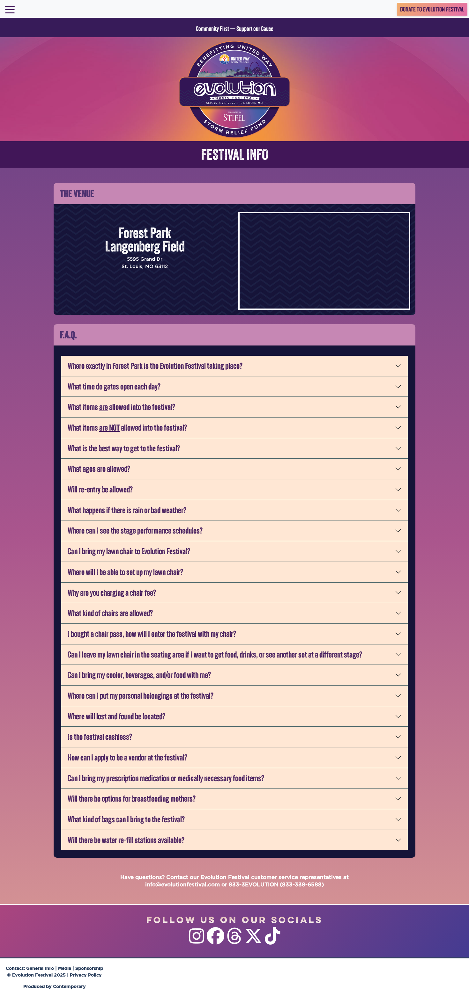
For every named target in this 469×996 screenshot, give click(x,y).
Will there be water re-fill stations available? (126, 840)
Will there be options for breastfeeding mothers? (132, 798)
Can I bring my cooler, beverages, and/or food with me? (139, 675)
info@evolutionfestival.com (182, 884)
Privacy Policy (86, 975)
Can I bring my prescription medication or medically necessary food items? (166, 778)
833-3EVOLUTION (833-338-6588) (276, 884)
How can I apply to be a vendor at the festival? (127, 757)
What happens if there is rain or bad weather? (127, 510)
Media (64, 968)
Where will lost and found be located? (116, 716)
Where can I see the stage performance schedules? (135, 530)
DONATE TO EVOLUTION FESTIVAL (432, 9)
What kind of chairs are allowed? (110, 613)
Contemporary (69, 986)
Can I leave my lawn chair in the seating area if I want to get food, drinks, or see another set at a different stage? (215, 654)
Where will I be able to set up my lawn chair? (125, 572)
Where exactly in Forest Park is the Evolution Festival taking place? (155, 365)
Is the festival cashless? (100, 736)
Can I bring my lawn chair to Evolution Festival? (129, 551)
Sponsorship (89, 968)
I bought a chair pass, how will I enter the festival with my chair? (152, 634)
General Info (40, 968)
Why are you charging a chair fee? (112, 592)
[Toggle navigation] (10, 9)
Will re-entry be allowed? (100, 489)
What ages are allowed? (99, 468)
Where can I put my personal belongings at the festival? (140, 695)
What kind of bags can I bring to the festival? (126, 819)
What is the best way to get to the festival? (124, 448)
